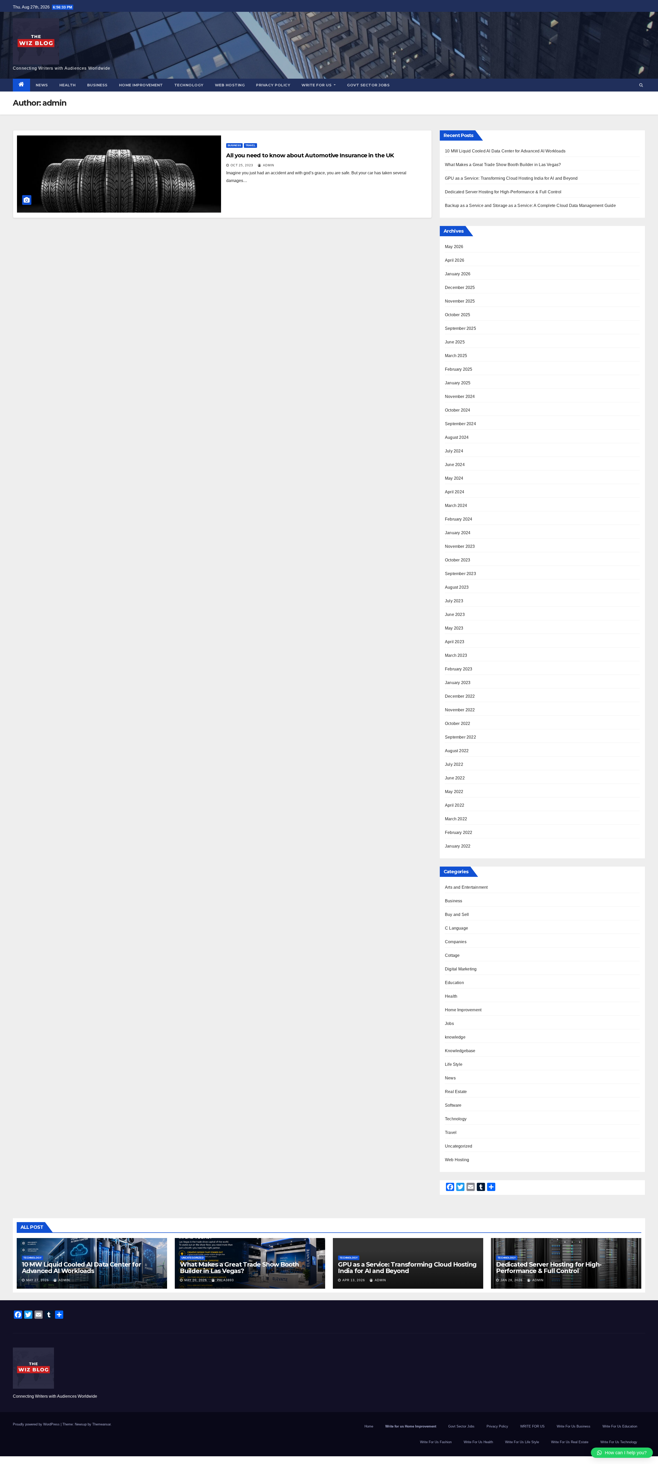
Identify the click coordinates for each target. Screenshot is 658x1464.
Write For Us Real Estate (569, 1442)
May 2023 (454, 628)
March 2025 (456, 355)
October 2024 (457, 410)
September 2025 (460, 328)
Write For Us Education (619, 1426)
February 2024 (458, 519)
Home (368, 1426)
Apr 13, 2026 (353, 1280)
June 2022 (455, 778)
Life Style (453, 1064)
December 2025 (460, 287)
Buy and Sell (457, 914)
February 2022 (458, 832)
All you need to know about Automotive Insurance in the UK (310, 155)
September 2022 (460, 737)
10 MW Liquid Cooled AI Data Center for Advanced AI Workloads (505, 151)
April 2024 (454, 492)
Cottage (452, 955)
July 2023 (454, 601)
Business (97, 85)
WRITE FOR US (317, 85)
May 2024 (454, 478)
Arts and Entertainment (466, 887)
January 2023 (457, 682)
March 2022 (456, 819)
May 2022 (454, 791)
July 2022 (454, 764)
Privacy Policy (273, 85)
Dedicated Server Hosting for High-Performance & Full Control (503, 192)
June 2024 (455, 464)
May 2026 (454, 246)
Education (454, 982)
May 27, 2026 (37, 1280)
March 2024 (456, 505)
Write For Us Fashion (436, 1442)
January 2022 (457, 846)
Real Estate (456, 1091)
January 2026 (457, 274)
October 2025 (457, 315)
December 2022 (460, 696)
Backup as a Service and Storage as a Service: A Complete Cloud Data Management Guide (530, 205)
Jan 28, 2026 (511, 1280)
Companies (456, 942)
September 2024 (460, 424)
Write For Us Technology (618, 1442)
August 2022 (457, 751)
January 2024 (457, 533)
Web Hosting (230, 85)
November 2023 (460, 546)
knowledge (455, 1037)
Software (453, 1105)
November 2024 (460, 396)
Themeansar (101, 1424)
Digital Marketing (461, 969)
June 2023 (455, 614)
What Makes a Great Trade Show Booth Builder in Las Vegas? (503, 164)
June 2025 (455, 342)
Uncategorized (458, 1146)
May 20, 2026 (195, 1280)
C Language (456, 928)
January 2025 (457, 383)
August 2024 (457, 437)
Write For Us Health (478, 1442)
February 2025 (458, 369)
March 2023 (456, 655)
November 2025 (460, 301)
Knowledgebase (460, 1051)
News (42, 85)
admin (268, 165)
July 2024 (454, 451)
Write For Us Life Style (522, 1442)
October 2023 (457, 560)
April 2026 (454, 260)
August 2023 (457, 587)
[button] (641, 85)
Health (67, 85)
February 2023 (458, 669)
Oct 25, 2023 (242, 165)
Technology (189, 85)
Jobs (449, 1023)
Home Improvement (141, 85)
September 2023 (460, 573)
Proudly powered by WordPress (37, 1424)
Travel (250, 145)
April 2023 (454, 642)
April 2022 (454, 805)
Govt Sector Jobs (368, 85)
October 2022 (457, 723)
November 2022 (460, 710)
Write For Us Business (573, 1426)
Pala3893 (225, 1280)
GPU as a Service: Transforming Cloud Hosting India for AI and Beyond (511, 178)
